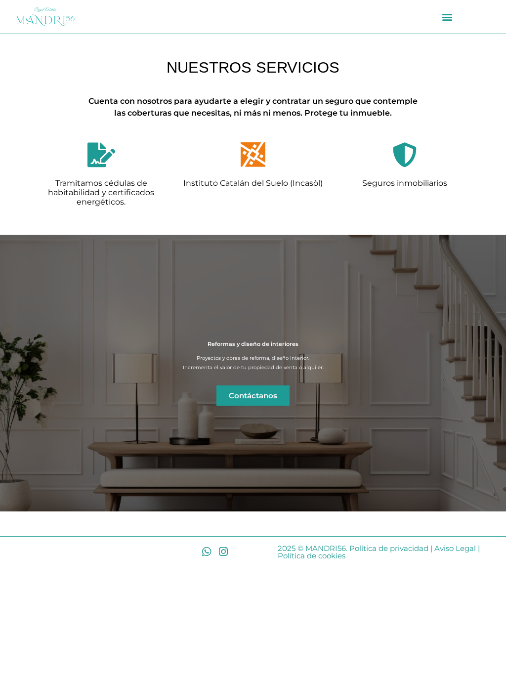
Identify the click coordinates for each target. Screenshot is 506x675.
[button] (447, 17)
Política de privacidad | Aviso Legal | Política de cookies (379, 552)
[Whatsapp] (206, 552)
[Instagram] (223, 552)
